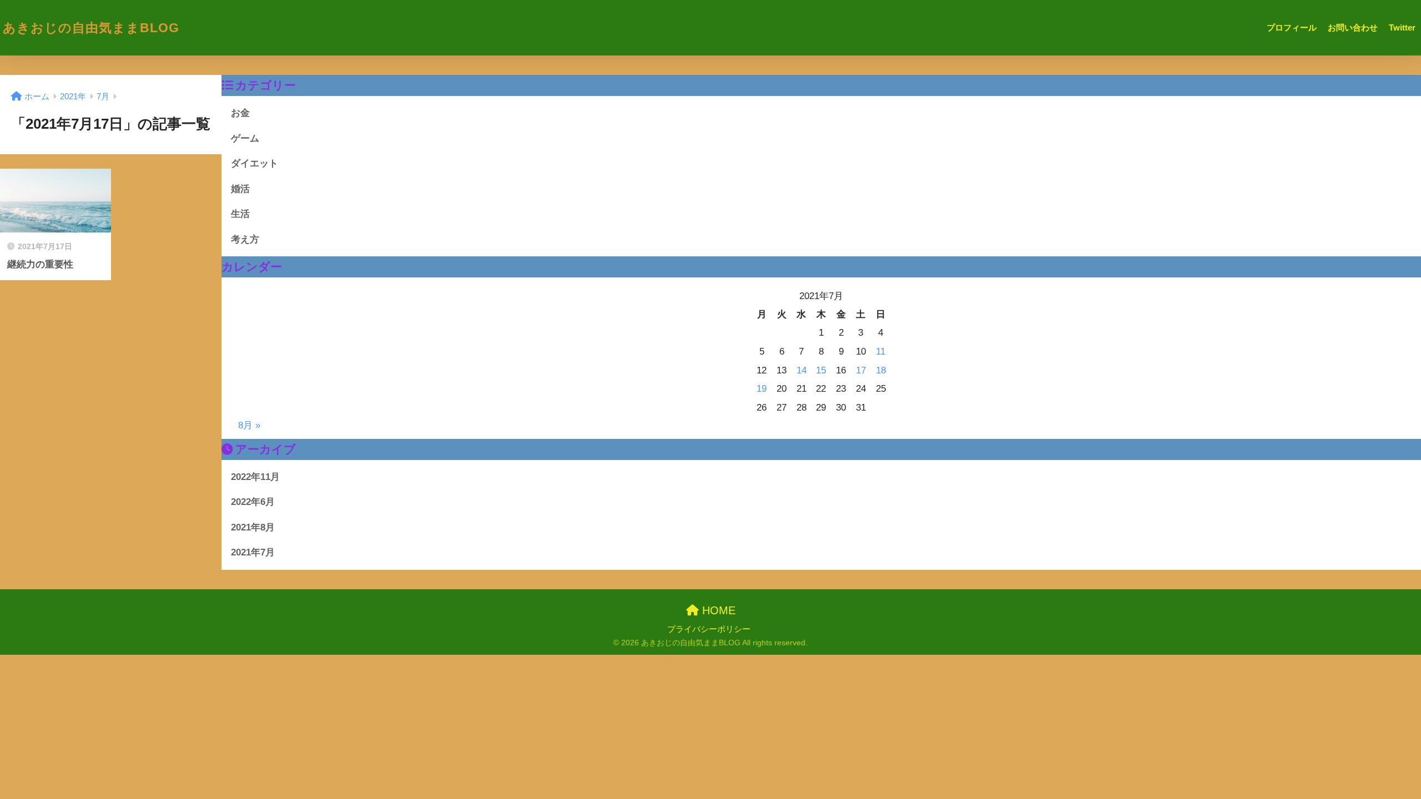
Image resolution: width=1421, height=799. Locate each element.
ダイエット (254, 163)
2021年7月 (253, 552)
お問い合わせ (1353, 27)
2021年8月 (253, 527)
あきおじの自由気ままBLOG (91, 28)
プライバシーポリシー (708, 629)
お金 (240, 112)
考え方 (245, 239)
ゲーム (245, 138)
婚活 (240, 188)
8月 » (249, 425)
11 (880, 351)
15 (821, 370)
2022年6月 (253, 501)
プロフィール (1292, 27)
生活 (240, 213)
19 (762, 388)
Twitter (1402, 27)
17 (861, 370)
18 (881, 370)
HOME (717, 610)
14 (802, 370)
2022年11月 (255, 476)
